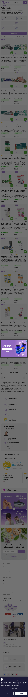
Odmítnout (7, 693)
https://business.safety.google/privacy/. (10, 685)
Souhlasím (21, 693)
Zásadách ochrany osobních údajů (15, 682)
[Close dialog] (26, 341)
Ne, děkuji (7, 351)
